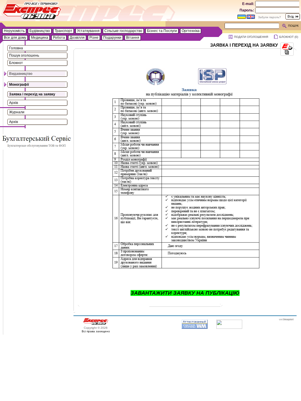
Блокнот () (288, 36)
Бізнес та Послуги (162, 31)
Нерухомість (14, 31)
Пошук (293, 25)
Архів (13, 103)
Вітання (132, 38)
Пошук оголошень (24, 55)
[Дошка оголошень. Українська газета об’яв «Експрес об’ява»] (32, 12)
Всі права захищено (96, 331)
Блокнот (16, 63)
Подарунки (112, 38)
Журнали (16, 112)
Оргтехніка (191, 31)
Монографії (19, 84)
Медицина (39, 38)
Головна (16, 48)
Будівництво (39, 31)
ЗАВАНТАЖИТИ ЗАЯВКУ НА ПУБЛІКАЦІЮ (185, 293)
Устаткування (88, 31)
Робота (59, 38)
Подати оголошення (251, 36)
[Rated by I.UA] (229, 327)
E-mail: (248, 4)
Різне (93, 38)
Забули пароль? (269, 17)
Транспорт (63, 31)
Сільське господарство (123, 31)
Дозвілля (77, 38)
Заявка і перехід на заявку (32, 94)
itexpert (289, 319)
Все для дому (15, 38)
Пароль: (247, 10)
